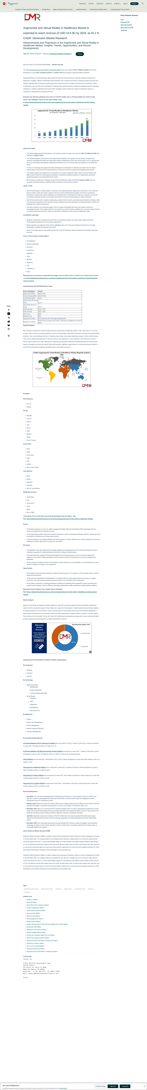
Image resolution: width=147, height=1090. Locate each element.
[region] (73, 1086)
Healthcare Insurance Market (35, 943)
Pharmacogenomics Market (35, 919)
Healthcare (90, 889)
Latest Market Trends (79, 889)
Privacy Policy (63, 1088)
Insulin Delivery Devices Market (36, 910)
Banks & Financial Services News (63, 9)
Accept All (125, 1086)
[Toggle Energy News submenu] (51, 9)
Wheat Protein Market (33, 916)
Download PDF (125, 22)
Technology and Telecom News (119, 9)
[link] (82, 3)
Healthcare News (81, 9)
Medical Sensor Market (34, 921)
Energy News (46, 9)
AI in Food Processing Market (35, 946)
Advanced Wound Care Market (36, 949)
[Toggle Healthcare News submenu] (88, 9)
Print (122, 19)
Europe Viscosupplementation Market (38, 938)
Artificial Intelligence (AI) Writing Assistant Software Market (43, 751)
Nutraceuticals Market (33, 913)
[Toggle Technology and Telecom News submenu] (131, 9)
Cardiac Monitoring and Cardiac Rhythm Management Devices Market (47, 924)
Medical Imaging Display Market (36, 932)
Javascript (124, 30)
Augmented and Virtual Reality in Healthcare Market (46, 70)
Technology (27, 892)
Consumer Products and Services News (27, 9)
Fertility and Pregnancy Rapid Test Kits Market (41, 935)
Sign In (125, 3)
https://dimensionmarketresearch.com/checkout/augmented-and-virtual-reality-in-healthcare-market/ (59, 519)
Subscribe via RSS (126, 25)
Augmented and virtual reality (31, 889)
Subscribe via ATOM (127, 27)
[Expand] (90, 140)
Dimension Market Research (60, 54)
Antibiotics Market (32, 899)
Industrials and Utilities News (98, 9)
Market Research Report (47, 889)
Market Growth (68, 889)
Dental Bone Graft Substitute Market (38, 905)
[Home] (10, 3)
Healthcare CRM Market (34, 927)
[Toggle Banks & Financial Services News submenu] (74, 9)
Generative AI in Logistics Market (34, 783)
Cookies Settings (100, 1086)
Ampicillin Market (32, 902)
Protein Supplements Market (35, 908)
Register (134, 3)
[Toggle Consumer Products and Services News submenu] (40, 9)
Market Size (58, 889)
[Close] (144, 1086)
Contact (25, 977)
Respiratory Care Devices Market (36, 929)
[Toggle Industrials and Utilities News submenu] (109, 9)
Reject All (113, 1086)
